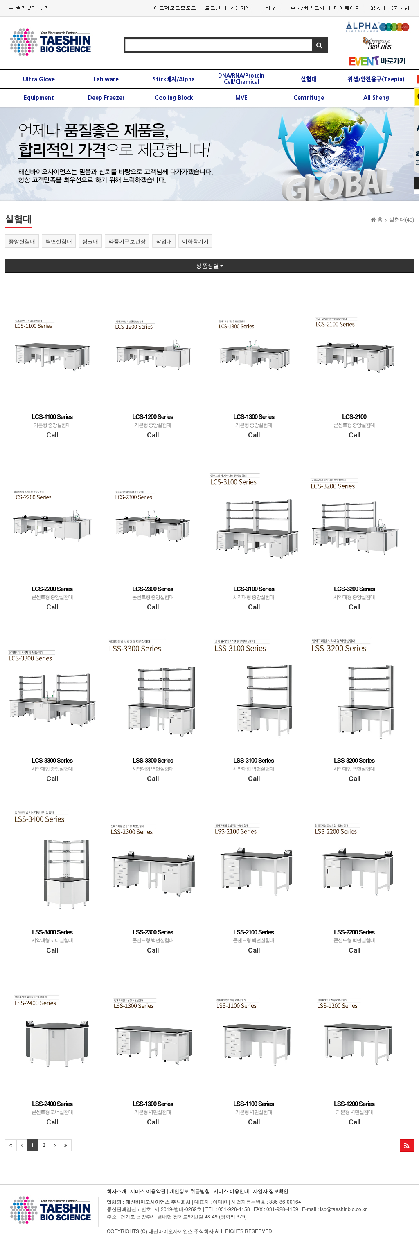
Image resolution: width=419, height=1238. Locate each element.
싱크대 (90, 241)
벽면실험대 (58, 241)
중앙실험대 (22, 241)
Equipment (39, 98)
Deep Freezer (106, 98)
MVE (241, 98)
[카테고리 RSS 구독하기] (407, 1145)
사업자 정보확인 (270, 1190)
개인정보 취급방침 (189, 1190)
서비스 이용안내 (231, 1190)
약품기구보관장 (127, 241)
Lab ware (106, 79)
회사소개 (116, 1190)
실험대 (309, 79)
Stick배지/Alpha (174, 79)
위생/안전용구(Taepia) (376, 79)
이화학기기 (195, 241)
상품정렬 (208, 265)
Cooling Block (174, 98)
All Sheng (376, 98)
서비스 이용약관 (148, 1190)
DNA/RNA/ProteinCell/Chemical (241, 79)
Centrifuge (308, 98)
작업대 (164, 241)
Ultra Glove (39, 79)
